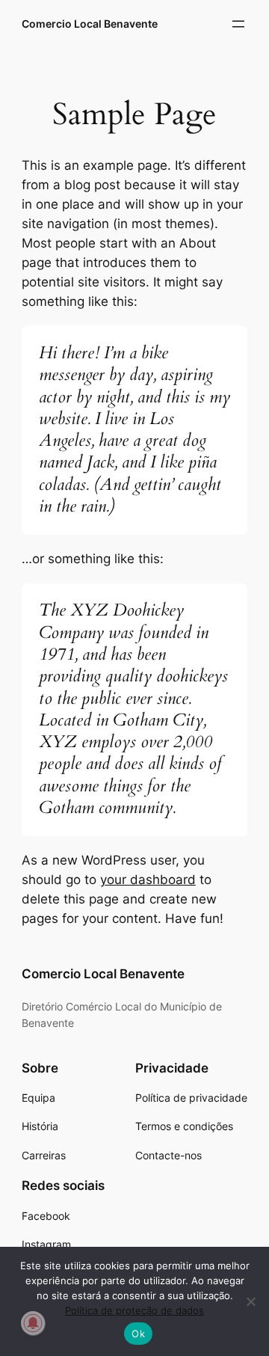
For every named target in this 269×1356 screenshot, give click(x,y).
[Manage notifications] (33, 1323)
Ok (138, 1334)
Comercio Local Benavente (90, 23)
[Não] (250, 1301)
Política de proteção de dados (134, 1310)
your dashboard (148, 879)
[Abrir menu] (238, 24)
